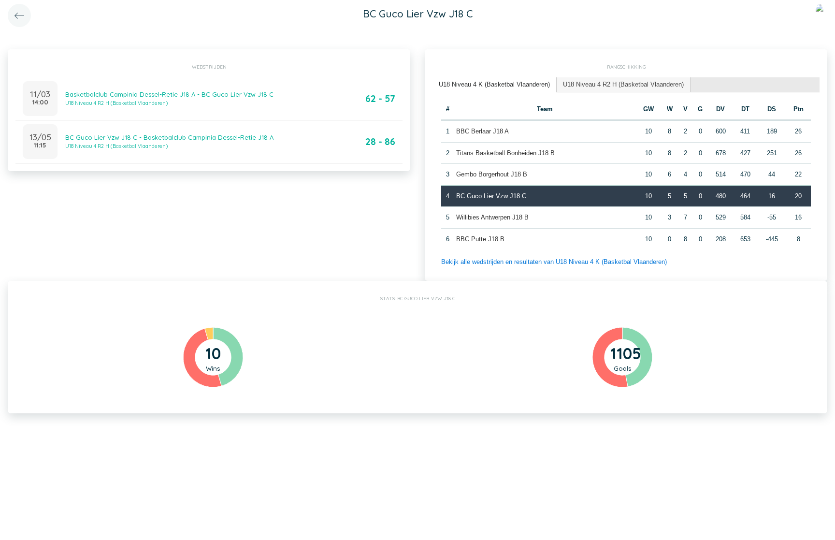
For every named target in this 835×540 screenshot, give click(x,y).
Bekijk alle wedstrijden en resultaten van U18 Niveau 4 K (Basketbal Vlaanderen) (554, 261)
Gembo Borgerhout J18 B (491, 174)
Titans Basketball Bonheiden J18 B (505, 153)
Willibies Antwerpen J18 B (492, 217)
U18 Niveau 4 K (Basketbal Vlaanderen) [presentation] (494, 84)
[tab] (494, 84)
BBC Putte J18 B (480, 239)
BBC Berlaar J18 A (482, 131)
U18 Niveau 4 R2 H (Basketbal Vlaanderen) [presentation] (623, 84)
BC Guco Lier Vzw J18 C (491, 196)
